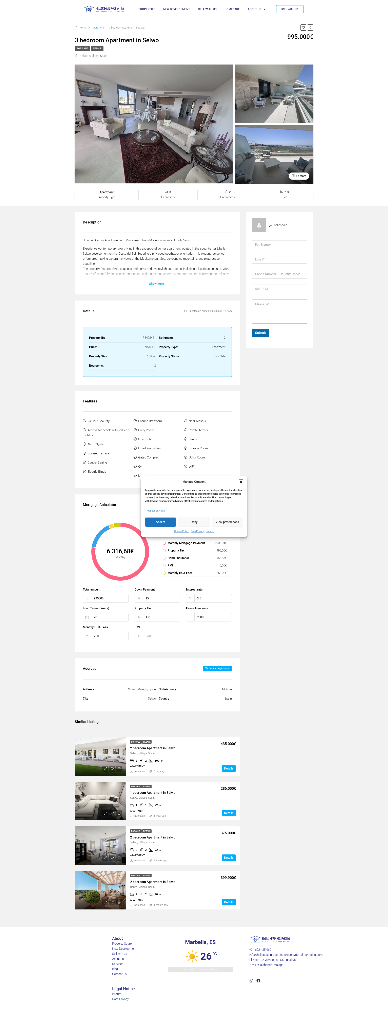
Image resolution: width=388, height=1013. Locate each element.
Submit (260, 333)
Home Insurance (197, 608)
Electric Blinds (97, 471)
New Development (124, 949)
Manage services (156, 510)
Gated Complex (148, 457)
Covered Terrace (98, 453)
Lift (140, 475)
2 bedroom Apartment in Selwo (152, 748)
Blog (115, 969)
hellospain (140, 771)
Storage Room (198, 448)
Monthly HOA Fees (95, 627)
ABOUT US (254, 9)
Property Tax (143, 608)
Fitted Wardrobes (149, 448)
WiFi (191, 466)
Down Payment (145, 589)
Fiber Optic (145, 439)
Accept (160, 522)
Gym (141, 466)
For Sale (82, 48)
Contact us (119, 974)
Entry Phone (146, 430)
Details (229, 768)
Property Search (122, 943)
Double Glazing (97, 462)
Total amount (91, 589)
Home (82, 27)
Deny (194, 522)
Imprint (210, 531)
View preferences (227, 522)
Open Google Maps (219, 668)
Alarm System (97, 444)
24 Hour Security (99, 421)
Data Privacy (197, 531)
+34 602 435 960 (260, 950)
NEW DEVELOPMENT (176, 9)
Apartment (98, 27)
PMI (137, 627)
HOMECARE (232, 9)
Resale (97, 48)
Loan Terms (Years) (96, 608)
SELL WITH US (207, 9)
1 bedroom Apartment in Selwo (152, 793)
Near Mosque (198, 421)
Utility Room (197, 457)
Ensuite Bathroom (150, 421)
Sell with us (119, 954)
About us (118, 959)
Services (117, 964)
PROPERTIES (146, 9)
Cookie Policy (181, 531)
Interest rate (194, 589)
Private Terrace (199, 430)
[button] (241, 482)
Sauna (193, 439)
